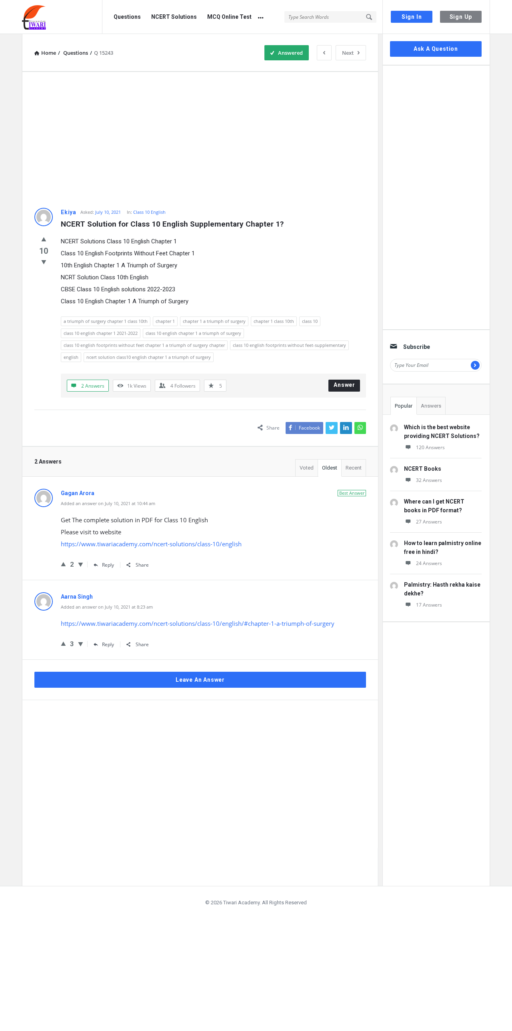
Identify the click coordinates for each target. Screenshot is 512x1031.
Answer (344, 385)
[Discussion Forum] (62, 17)
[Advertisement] (200, 140)
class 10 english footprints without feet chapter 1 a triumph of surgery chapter (144, 345)
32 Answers (429, 480)
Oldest (329, 468)
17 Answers (429, 604)
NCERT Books (422, 469)
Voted (307, 468)
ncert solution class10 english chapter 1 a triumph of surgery (148, 357)
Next (348, 52)
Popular (403, 406)
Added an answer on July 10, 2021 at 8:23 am (107, 607)
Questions (127, 17)
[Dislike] (43, 262)
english (71, 357)
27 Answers (429, 521)
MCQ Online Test (229, 17)
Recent (354, 468)
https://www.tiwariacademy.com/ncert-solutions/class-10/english (151, 544)
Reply (108, 564)
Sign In (412, 17)
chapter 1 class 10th (274, 321)
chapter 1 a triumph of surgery (214, 321)
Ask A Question (436, 49)
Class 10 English (149, 212)
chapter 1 (165, 321)
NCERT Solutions (174, 17)
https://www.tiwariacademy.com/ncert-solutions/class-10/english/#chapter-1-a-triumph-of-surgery (197, 623)
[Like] (43, 239)
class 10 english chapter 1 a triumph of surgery (193, 333)
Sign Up (461, 17)
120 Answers (430, 447)
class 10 (310, 321)
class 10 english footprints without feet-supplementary (289, 345)
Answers (431, 406)
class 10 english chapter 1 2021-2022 (101, 333)
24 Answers (429, 563)
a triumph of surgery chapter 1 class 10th (106, 321)
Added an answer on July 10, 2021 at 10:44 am (108, 503)
